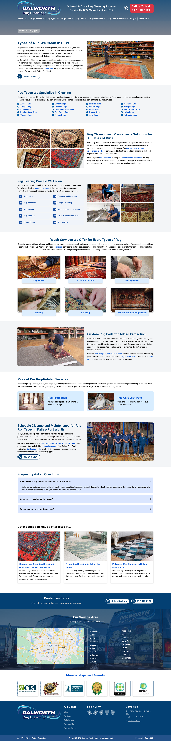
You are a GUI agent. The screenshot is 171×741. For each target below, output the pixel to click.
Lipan (124, 661)
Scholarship (69, 720)
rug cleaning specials (70, 603)
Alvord (93, 645)
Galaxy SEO (149, 738)
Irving (64, 443)
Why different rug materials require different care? (45, 481)
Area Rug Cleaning (33, 19)
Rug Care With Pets (117, 19)
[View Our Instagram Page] (107, 712)
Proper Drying (29, 222)
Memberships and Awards (85, 675)
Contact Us (69, 724)
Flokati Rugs (60, 115)
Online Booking (119, 601)
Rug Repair (66, 19)
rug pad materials (128, 356)
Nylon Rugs (129, 112)
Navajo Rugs (129, 107)
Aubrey (93, 658)
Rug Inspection (30, 203)
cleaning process (42, 188)
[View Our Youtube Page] (101, 712)
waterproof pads (114, 354)
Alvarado (94, 641)
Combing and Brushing (67, 196)
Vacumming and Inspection (69, 209)
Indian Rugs (94, 109)
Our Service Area (85, 617)
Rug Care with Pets (129, 397)
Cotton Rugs (60, 104)
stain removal (105, 158)
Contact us (48, 68)
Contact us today (34, 449)
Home (20, 19)
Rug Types (51, 19)
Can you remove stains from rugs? (37, 509)
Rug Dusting (29, 209)
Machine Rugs (130, 104)
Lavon (124, 648)
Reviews (67, 716)
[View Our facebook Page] (89, 712)
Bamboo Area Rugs (28, 112)
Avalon (93, 662)
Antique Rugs (26, 107)
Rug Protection (96, 19)
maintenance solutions (132, 158)
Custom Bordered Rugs (65, 109)
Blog (66, 712)
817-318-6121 (141, 10)
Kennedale (126, 631)
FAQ (132, 19)
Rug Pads (80, 19)
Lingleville (126, 658)
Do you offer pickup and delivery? (36, 499)
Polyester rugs (130, 115)
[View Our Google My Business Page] (113, 712)
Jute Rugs (93, 115)
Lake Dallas (127, 638)
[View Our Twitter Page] (95, 712)
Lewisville (126, 651)
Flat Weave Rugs (62, 112)
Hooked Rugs (95, 104)
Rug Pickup (28, 196)
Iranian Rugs (94, 112)
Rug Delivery (63, 222)
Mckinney (72, 443)
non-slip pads (101, 354)
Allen (52, 443)
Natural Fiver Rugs (132, 109)
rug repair (58, 247)
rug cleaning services (136, 148)
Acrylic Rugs (25, 104)
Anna (92, 648)
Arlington (45, 443)
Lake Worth (127, 641)
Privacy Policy (70, 728)
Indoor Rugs (94, 107)
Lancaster (126, 644)
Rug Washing (29, 216)
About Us (143, 19)
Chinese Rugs (26, 115)
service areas (50, 446)
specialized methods (96, 151)
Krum (124, 634)
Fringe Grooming (65, 203)
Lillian (124, 654)
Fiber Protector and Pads (68, 216)
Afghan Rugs (26, 109)
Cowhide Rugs (61, 107)
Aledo (92, 635)
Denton (58, 443)
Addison (93, 631)
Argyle (93, 652)
